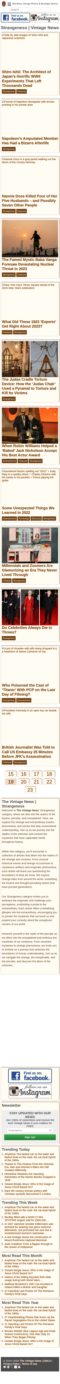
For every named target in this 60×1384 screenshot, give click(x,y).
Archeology (24, 518)
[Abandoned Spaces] (11, 1367)
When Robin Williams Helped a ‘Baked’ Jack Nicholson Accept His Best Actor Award (29, 450)
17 (36, 774)
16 (23, 774)
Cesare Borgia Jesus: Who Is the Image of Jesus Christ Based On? (29, 1186)
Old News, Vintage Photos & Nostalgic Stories (4, 4)
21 (36, 782)
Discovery (36, 518)
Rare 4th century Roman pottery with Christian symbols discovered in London (28, 1192)
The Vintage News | (31, 1360)
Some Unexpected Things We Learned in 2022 (28, 510)
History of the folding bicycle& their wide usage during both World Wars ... (28, 1279)
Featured (21, 91)
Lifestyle (6, 580)
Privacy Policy (11, 1363)
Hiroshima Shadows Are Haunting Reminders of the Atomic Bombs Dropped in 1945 (30, 1177)
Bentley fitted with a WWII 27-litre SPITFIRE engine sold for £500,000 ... (27, 1219)
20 (23, 782)
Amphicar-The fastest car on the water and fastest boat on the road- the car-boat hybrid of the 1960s (30, 1157)
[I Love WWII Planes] (19, 1367)
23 (30, 790)
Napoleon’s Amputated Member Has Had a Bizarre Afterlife (30, 140)
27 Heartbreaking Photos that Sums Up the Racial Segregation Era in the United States (30, 1319)
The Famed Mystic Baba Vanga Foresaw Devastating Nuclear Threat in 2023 (29, 264)
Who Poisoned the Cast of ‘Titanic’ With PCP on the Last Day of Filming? (28, 689)
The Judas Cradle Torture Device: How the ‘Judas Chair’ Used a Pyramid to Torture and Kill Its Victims (29, 386)
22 (49, 782)
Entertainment (9, 461)
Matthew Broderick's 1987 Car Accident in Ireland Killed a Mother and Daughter (29, 1286)
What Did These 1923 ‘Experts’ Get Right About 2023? (29, 323)
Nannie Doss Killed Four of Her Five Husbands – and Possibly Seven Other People (29, 200)
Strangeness (9, 91)
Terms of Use (29, 1363)
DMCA (47, 1360)
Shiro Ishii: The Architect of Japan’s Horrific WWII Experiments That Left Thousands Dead (26, 79)
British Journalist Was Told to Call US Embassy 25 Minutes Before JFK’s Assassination (28, 751)
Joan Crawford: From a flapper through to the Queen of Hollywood (29, 1245)
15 (11, 774)
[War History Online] (4, 1367)
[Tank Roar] (15, 1367)
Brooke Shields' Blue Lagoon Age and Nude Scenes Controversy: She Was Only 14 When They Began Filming (30, 1334)
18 (49, 774)
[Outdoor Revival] (8, 1367)
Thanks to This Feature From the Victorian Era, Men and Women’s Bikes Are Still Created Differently (29, 1167)
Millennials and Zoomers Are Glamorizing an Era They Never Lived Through (29, 570)
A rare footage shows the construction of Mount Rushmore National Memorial (28, 1239)
